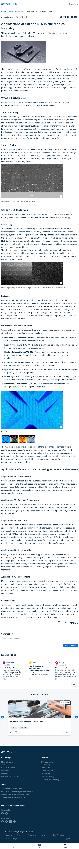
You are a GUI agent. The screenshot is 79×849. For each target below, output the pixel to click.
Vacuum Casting (47, 777)
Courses (4, 774)
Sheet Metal (45, 768)
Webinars (5, 771)
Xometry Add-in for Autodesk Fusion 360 (16, 795)
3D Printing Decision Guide (11, 789)
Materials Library (7, 762)
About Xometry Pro (12, 835)
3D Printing (18, 11)
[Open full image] (61, 196)
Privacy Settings (11, 839)
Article (3, 765)
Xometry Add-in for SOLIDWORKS (14, 798)
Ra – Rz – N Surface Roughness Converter (17, 792)
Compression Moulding (50, 780)
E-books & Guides (8, 768)
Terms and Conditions (36, 835)
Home (4, 11)
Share (75, 623)
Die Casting (45, 774)
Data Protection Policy (61, 835)
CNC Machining (47, 762)
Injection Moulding (48, 771)
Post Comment (70, 646)
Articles (10, 11)
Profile (39, 847)
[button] (25, 17)
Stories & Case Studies (10, 777)
